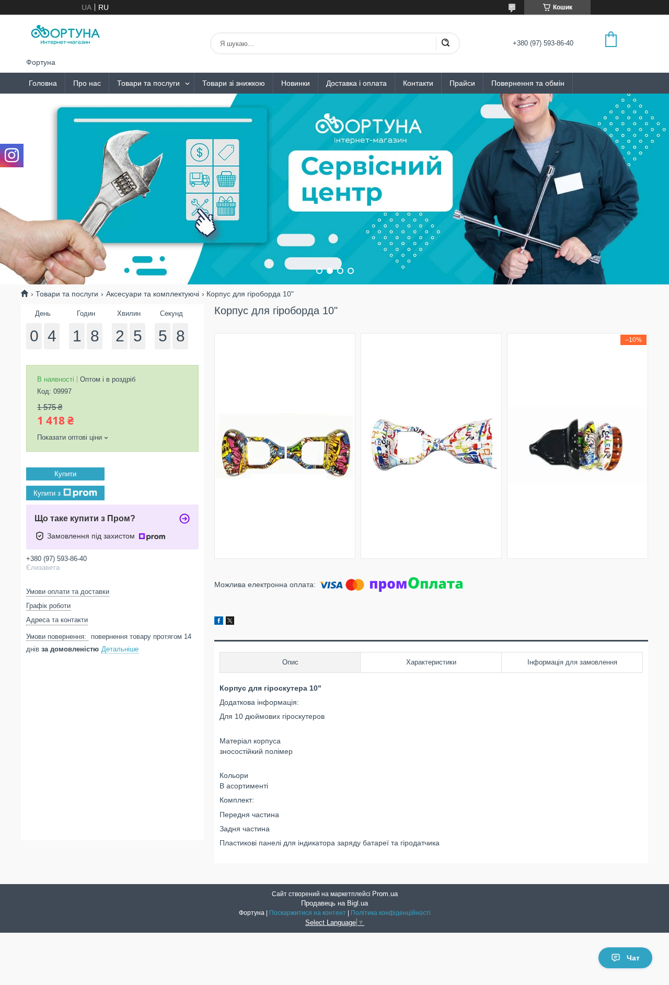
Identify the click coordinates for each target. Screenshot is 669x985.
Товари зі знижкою (233, 83)
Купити (65, 474)
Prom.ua (385, 894)
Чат (633, 958)
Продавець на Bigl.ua (334, 903)
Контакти (418, 83)
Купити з (47, 493)
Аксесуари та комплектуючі (152, 294)
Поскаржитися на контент (307, 913)
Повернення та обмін (527, 83)
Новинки (295, 83)
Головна (43, 83)
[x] (230, 622)
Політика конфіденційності (391, 913)
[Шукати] (445, 43)
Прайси (462, 83)
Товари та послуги (148, 83)
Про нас (87, 83)
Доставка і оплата (356, 83)
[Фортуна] (65, 36)
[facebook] (218, 622)
